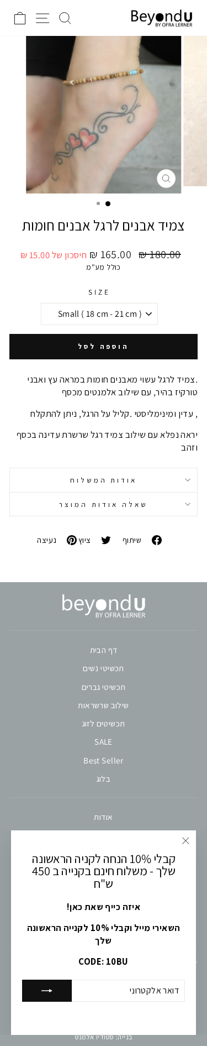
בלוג (104, 778)
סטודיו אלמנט (94, 1037)
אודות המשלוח (103, 480)
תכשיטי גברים (104, 686)
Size (99, 292)
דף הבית (104, 649)
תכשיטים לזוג (103, 723)
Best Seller (103, 760)
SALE (103, 741)
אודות (103, 816)
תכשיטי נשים (103, 667)
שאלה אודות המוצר (103, 504)
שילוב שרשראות (103, 704)
